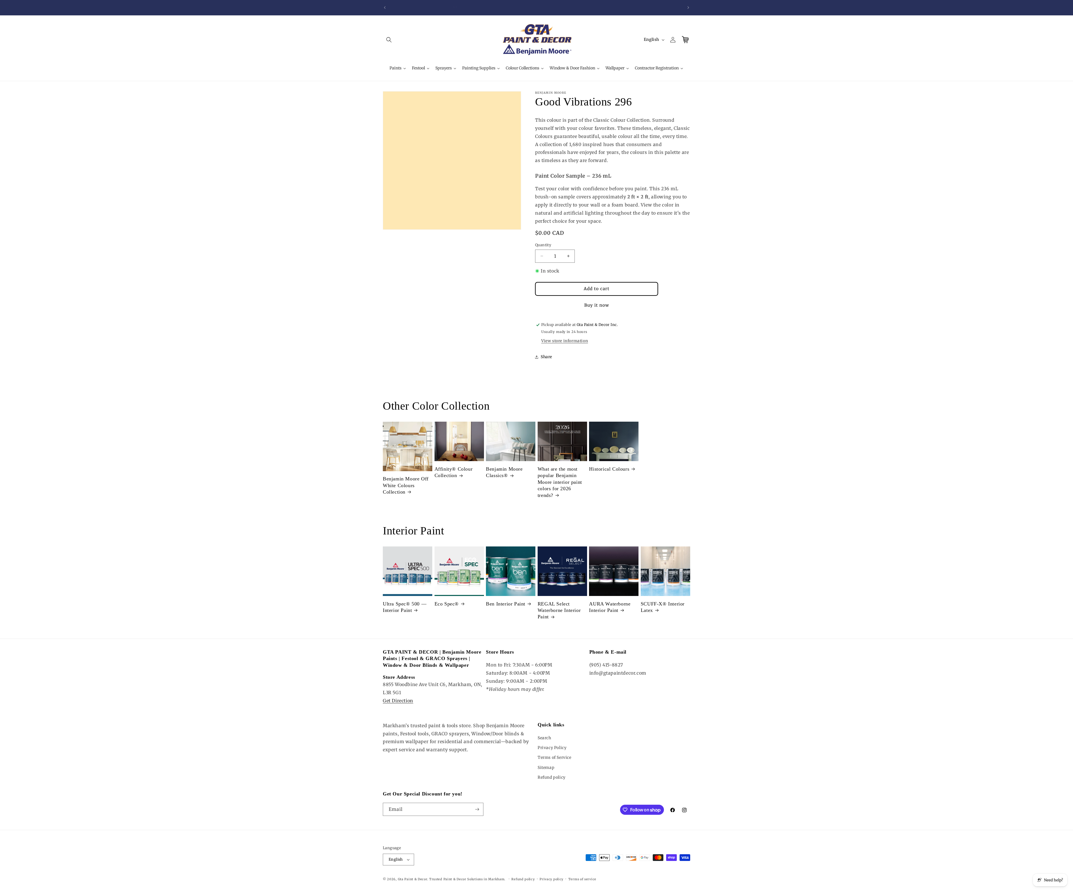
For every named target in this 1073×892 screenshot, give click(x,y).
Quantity (543, 245)
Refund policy (552, 777)
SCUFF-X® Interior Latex (663, 607)
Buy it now (596, 305)
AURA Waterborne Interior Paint (609, 607)
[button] (389, 40)
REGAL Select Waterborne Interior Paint (559, 610)
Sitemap (546, 767)
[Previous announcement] (385, 7)
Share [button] (546, 356)
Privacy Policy (552, 747)
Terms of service (582, 879)
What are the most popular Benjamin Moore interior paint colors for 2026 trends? (560, 482)
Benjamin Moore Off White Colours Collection (406, 485)
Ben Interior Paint (505, 604)
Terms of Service (554, 757)
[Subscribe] (477, 809)
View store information (564, 340)
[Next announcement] (688, 7)
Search (544, 737)
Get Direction (398, 700)
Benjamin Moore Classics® (504, 472)
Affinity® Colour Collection (454, 472)
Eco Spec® (447, 604)
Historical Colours (609, 469)
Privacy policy (551, 879)
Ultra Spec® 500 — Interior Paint (404, 607)
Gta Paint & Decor (412, 879)
